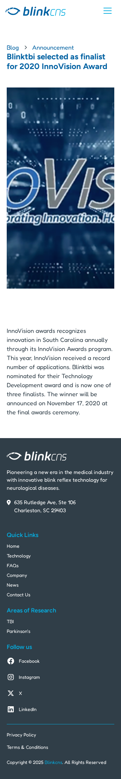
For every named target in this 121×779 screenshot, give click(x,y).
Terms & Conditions (27, 747)
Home (13, 546)
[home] (35, 11)
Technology (19, 555)
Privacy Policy (21, 734)
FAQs (12, 565)
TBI (10, 621)
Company (17, 575)
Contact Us (18, 594)
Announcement (53, 47)
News (12, 585)
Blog (13, 47)
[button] (107, 11)
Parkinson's (18, 631)
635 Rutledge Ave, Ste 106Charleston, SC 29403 (45, 506)
